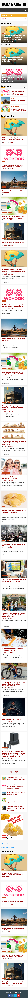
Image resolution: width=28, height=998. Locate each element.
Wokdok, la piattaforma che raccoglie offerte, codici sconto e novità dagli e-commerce (14, 37)
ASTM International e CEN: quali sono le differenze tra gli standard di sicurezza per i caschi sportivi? (13, 59)
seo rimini (3, 842)
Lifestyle (4, 33)
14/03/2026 (11, 652)
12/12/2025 (10, 758)
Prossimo (19, 772)
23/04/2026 (11, 480)
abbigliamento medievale (7, 843)
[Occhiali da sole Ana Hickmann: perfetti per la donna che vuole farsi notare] (14, 466)
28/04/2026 (11, 245)
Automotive (13, 106)
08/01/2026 (11, 687)
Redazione (5, 41)
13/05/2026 (11, 194)
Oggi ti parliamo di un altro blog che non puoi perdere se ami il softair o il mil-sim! (13, 718)
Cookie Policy (9, 992)
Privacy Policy (17, 992)
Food (3, 506)
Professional (9, 540)
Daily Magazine (14, 4)
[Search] (25, 10)
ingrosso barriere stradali (7, 847)
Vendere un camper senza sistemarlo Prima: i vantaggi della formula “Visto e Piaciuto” (18, 109)
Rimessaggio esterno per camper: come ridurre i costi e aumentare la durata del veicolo (14, 243)
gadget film (4, 845)
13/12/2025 (10, 721)
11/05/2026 (11, 219)
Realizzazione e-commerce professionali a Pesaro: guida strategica (12, 649)
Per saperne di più (5, 282)
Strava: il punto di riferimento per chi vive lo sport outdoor (18, 101)
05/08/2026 (11, 63)
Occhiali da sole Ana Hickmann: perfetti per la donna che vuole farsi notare (13, 477)
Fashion (4, 473)
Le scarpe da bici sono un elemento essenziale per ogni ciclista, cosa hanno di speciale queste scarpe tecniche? (13, 684)
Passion (4, 55)
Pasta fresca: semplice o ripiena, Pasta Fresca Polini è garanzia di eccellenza (14, 511)
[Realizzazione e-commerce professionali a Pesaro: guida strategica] (14, 638)
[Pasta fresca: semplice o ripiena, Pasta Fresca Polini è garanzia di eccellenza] (14, 499)
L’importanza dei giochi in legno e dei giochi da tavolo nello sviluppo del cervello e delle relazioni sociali (14, 443)
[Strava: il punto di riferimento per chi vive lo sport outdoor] (5, 100)
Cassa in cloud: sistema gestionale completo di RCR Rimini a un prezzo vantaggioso (14, 580)
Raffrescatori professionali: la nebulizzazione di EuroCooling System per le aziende (13, 545)
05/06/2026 (11, 41)
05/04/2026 (11, 618)
